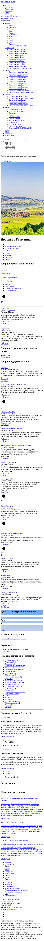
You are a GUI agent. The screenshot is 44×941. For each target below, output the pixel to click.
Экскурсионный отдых (17, 120)
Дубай (11, 33)
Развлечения (9, 48)
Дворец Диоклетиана (8, 462)
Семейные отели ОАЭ (17, 85)
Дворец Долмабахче (8, 479)
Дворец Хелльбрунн (8, 412)
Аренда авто (9, 9)
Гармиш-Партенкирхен (13, 288)
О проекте (8, 882)
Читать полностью (7, 736)
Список (7, 254)
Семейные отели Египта (17, 79)
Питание (12, 115)
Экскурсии (9, 7)
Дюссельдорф (9, 286)
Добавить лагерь (10, 886)
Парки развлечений (16, 111)
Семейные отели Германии (18, 76)
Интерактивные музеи (14, 682)
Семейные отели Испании (18, 81)
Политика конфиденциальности (16, 890)
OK (2, 161)
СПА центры (10, 675)
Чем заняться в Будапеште (18, 53)
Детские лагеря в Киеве (17, 102)
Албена (11, 25)
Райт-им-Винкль (10, 290)
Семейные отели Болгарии (18, 74)
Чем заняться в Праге (16, 61)
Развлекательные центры (15, 666)
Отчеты (7, 879)
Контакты (8, 11)
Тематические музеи (13, 681)
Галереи (9, 690)
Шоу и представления (13, 673)
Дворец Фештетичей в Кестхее (11, 428)
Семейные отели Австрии (18, 72)
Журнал (7, 107)
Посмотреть (5, 651)
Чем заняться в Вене (16, 55)
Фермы (8, 705)
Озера (8, 707)
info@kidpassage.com (8, 2)
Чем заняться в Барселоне (18, 49)
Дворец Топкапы (7, 506)
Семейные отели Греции (17, 77)
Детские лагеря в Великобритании (21, 98)
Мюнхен (8, 285)
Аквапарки (10, 662)
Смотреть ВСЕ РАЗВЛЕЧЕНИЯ (20, 68)
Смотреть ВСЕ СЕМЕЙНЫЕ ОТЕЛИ (22, 92)
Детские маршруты (15, 109)
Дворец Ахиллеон (7, 558)
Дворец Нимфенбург (8, 310)
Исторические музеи (13, 686)
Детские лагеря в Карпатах (18, 104)
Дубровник (13, 35)
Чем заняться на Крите (17, 59)
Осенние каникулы (15, 126)
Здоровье (12, 113)
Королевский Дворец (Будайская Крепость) (16, 445)
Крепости (9, 699)
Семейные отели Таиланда (18, 87)
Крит (11, 38)
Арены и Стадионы (13, 701)
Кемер (11, 36)
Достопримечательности (15, 692)
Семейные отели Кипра (17, 83)
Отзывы (8, 259)
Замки (8, 697)
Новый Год (13, 122)
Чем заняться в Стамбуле (17, 64)
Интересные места (12, 694)
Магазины (9, 667)
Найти (3, 630)
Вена (10, 31)
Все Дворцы (5, 607)
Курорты (8, 23)
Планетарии (10, 688)
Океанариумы (11, 671)
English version (10, 896)
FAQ (6, 894)
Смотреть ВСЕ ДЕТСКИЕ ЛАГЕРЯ (21, 105)
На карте (8, 255)
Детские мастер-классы (14, 669)
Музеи (8, 679)
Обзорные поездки (12, 703)
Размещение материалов (13, 892)
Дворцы (9, 695)
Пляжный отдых (15, 119)
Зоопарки (10, 664)
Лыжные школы (12, 660)
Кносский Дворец (7, 575)
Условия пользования (12, 888)
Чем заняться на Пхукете (17, 63)
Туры (7, 5)
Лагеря (7, 94)
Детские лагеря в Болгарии (18, 96)
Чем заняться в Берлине (17, 51)
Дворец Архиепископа (9, 592)
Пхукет (11, 42)
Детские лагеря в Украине (18, 100)
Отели (7, 70)
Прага (11, 40)
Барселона (12, 27)
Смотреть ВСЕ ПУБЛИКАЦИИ (20, 128)
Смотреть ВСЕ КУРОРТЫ (18, 46)
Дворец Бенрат (6, 331)
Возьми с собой (14, 117)
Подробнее (7, 161)
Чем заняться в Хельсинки (18, 66)
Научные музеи (12, 684)
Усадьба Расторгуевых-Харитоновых (14, 384)
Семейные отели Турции (17, 89)
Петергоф (4, 368)
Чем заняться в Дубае (16, 57)
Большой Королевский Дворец (11, 533)
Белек (11, 29)
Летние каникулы (15, 124)
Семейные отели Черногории (19, 91)
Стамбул (12, 44)
